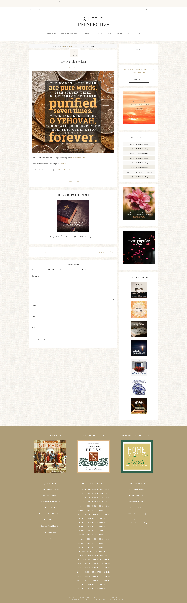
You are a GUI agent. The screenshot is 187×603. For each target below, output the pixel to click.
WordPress (113, 599)
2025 (79, 494)
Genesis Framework (99, 599)
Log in (120, 599)
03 (88, 489)
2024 (79, 498)
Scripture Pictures (50, 496)
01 (83, 489)
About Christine (50, 520)
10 (105, 494)
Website (35, 328)
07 (97, 489)
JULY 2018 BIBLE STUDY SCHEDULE (60, 176)
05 (93, 489)
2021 (79, 510)
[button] (50, 456)
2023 (79, 502)
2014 (79, 539)
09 (102, 494)
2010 (79, 555)
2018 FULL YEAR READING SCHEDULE (85, 176)
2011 (79, 551)
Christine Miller (88, 597)
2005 (79, 576)
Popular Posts (50, 508)
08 (100, 489)
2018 (79, 522)
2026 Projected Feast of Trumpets (139, 172)
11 (106, 494)
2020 (79, 514)
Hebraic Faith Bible (136, 508)
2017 (79, 527)
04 (90, 489)
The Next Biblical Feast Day (50, 502)
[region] (50, 456)
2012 (79, 547)
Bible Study (73, 67)
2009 (79, 560)
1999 (79, 584)
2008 (79, 564)
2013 (79, 543)
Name (34, 306)
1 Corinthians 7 (64, 170)
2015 (79, 535)
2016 (79, 531)
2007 (79, 568)
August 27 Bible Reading (139, 153)
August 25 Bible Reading (139, 163)
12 (108, 494)
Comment (36, 276)
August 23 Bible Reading (139, 177)
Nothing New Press (136, 496)
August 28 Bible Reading (139, 149)
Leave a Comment (73, 181)
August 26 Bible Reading (139, 158)
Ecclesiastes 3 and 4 (78, 158)
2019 (79, 518)
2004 (79, 580)
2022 (79, 506)
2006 (79, 572)
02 (86, 489)
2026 (79, 489)
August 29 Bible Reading (139, 144)
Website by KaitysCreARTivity (107, 597)
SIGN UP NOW (139, 80)
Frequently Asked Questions (50, 514)
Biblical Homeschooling (137, 514)
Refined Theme (83, 599)
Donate (50, 538)
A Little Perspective (93, 21)
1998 (79, 588)
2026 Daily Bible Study (50, 489)
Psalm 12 (63, 164)
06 (95, 489)
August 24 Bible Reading (139, 167)
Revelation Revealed (137, 502)
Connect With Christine (50, 526)
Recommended (50, 532)
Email (34, 317)
